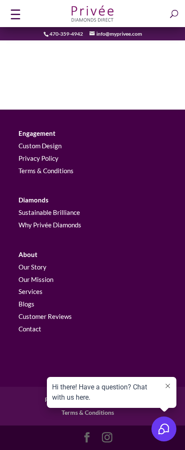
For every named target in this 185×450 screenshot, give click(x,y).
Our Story (32, 267)
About (27, 254)
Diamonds (33, 200)
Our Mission (35, 279)
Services (30, 291)
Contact (29, 329)
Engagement (37, 133)
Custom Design (40, 146)
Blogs (26, 304)
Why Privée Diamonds (49, 225)
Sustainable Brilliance (49, 212)
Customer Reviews (45, 316)
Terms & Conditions (46, 170)
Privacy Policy (38, 158)
